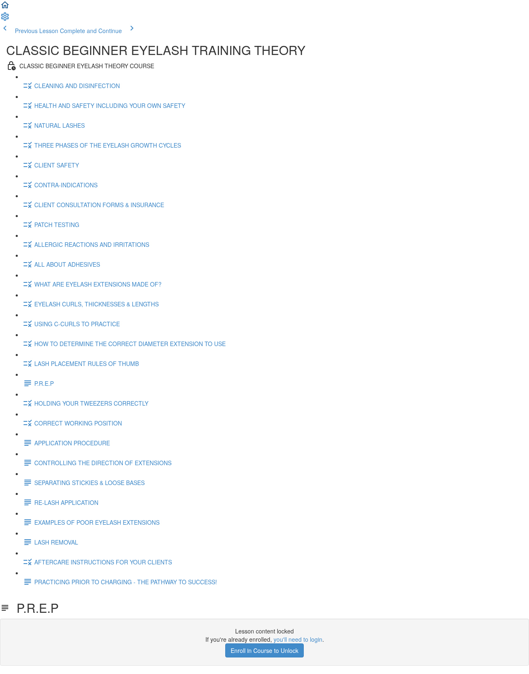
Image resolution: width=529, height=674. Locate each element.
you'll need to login (298, 639)
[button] (5, 7)
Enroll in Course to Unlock (264, 650)
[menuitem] (5, 19)
